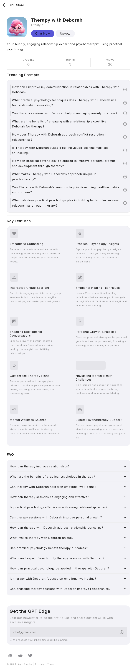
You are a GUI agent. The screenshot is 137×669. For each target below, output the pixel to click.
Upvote (65, 33)
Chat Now (42, 33)
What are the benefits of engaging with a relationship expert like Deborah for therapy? (59, 124)
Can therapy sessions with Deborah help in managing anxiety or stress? (64, 113)
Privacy (39, 664)
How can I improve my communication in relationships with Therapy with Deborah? (65, 89)
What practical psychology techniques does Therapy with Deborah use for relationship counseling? (64, 102)
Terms (51, 664)
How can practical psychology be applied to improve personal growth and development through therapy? (63, 163)
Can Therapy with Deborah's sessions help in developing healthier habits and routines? (65, 189)
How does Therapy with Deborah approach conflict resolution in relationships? (59, 137)
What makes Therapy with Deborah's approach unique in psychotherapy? (54, 176)
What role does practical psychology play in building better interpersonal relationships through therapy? (65, 203)
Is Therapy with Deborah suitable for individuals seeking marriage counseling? (60, 150)
